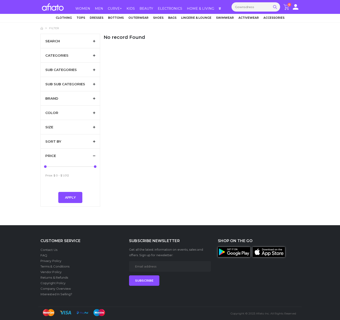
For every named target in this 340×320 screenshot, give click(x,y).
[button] (295, 7)
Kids (131, 8)
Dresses (96, 17)
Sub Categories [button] (61, 70)
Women (82, 8)
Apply (70, 197)
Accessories (273, 17)
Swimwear (225, 17)
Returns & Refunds (54, 277)
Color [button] (51, 113)
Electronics (170, 8)
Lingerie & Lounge (196, 17)
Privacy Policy (50, 261)
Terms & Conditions (54, 266)
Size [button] (49, 127)
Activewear (248, 17)
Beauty (146, 8)
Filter (54, 28)
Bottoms (116, 17)
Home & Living (200, 8)
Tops (81, 17)
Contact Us (48, 250)
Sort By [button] (53, 141)
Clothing (64, 17)
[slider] (45, 166)
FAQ (43, 255)
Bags (172, 17)
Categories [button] (56, 55)
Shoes (158, 17)
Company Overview (55, 288)
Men (99, 8)
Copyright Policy (52, 283)
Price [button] (50, 156)
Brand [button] (51, 98)
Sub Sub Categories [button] (65, 84)
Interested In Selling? (56, 294)
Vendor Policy (51, 272)
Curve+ (115, 8)
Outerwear (138, 17)
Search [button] (52, 41)
